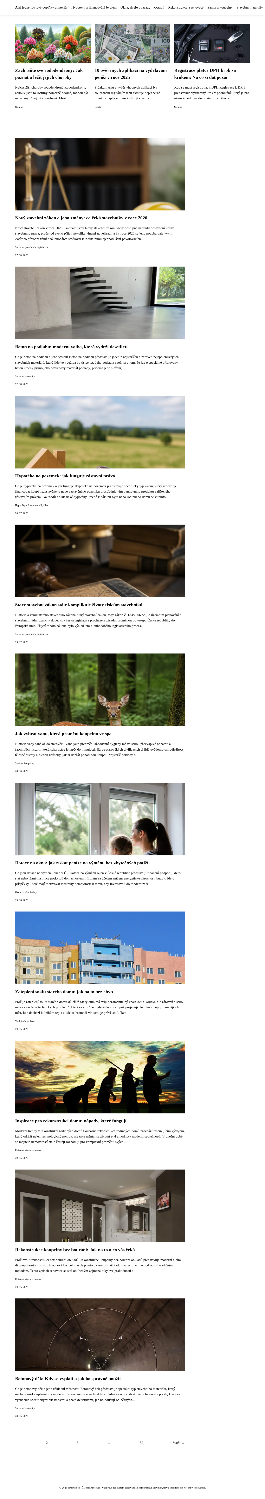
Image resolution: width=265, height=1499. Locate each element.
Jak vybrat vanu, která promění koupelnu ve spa (63, 733)
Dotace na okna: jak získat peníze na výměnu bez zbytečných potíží (81, 862)
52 (141, 1443)
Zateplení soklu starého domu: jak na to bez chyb (64, 991)
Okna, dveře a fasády (135, 7)
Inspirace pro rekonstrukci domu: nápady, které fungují (70, 1120)
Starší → (178, 1443)
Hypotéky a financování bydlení (94, 7)
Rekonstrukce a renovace (186, 7)
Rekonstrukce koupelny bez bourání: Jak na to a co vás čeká (75, 1249)
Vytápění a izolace (25, 1021)
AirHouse (22, 7)
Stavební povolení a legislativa (31, 247)
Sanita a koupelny (220, 7)
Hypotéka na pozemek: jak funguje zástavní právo (65, 475)
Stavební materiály (249, 7)
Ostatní (159, 7)
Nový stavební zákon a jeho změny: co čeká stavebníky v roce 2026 (81, 217)
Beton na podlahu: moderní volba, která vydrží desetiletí (71, 346)
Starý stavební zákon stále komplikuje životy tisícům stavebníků (78, 604)
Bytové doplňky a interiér (49, 7)
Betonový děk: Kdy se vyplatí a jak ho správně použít (68, 1378)
